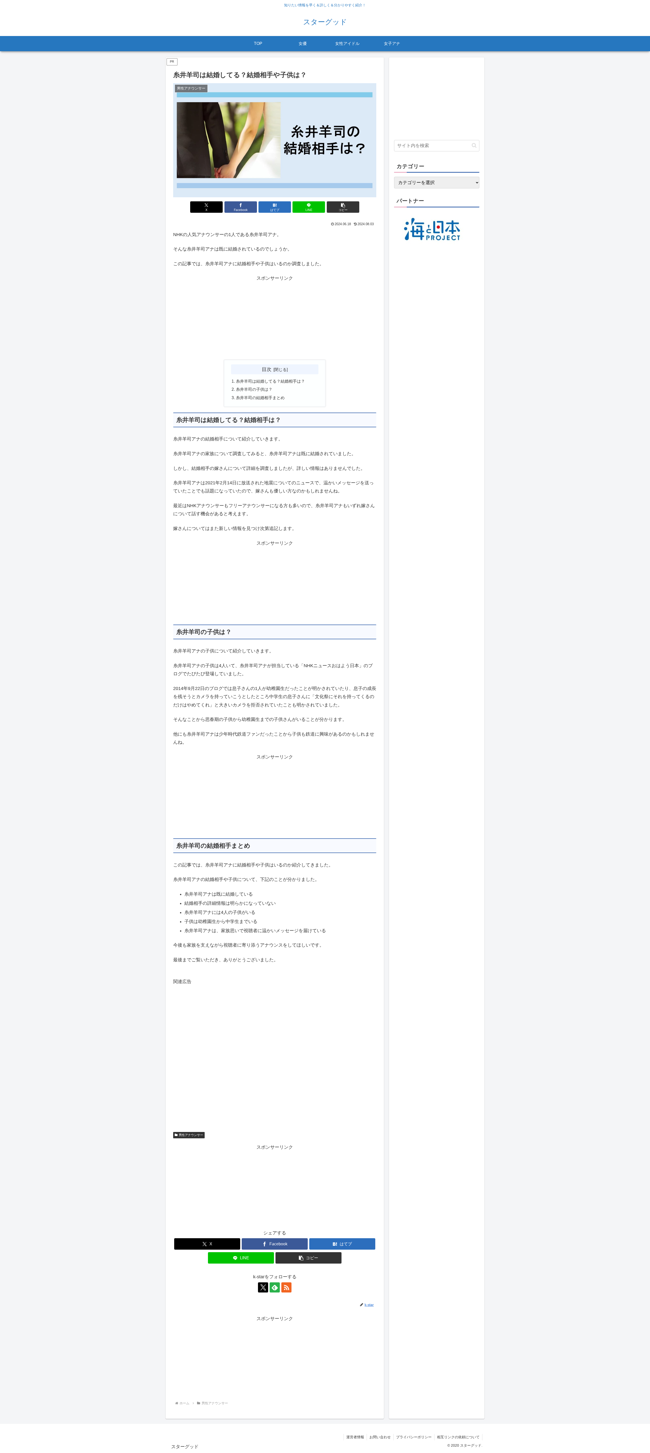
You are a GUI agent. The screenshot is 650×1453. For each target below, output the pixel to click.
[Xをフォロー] (263, 1287)
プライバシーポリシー (414, 1437)
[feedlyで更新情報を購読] (275, 1287)
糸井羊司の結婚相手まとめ (260, 397)
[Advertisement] (274, 317)
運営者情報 (355, 1437)
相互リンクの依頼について (458, 1437)
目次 (266, 369)
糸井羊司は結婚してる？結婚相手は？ (270, 381)
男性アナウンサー (191, 1135)
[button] (343, 207)
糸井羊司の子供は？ (254, 389)
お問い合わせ (380, 1437)
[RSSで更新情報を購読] (286, 1287)
